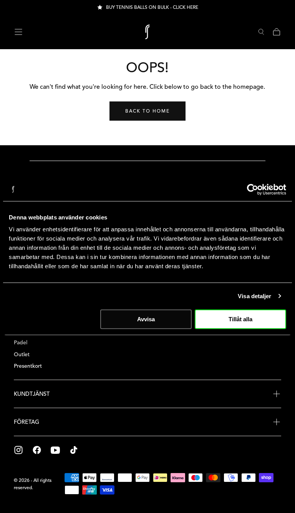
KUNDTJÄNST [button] (32, 393)
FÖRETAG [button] (26, 421)
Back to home (147, 111)
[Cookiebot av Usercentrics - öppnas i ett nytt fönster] (252, 189)
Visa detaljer (254, 296)
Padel (20, 342)
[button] (18, 32)
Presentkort (28, 366)
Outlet (22, 354)
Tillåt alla (240, 319)
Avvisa (146, 319)
